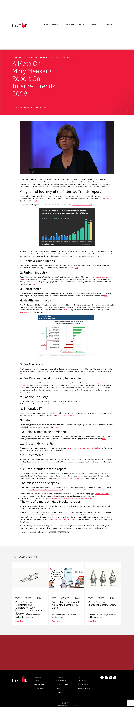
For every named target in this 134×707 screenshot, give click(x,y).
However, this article (102, 494)
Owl (21, 57)
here (107, 199)
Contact (109, 25)
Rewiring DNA (39, 684)
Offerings (55, 25)
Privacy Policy (83, 684)
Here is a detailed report (65, 415)
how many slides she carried (82, 205)
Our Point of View (68, 25)
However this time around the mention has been (84, 448)
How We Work (83, 25)
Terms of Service (84, 688)
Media (94, 25)
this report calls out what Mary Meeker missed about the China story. (73, 498)
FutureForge (38, 688)
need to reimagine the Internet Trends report (45, 490)
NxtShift (37, 680)
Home (46, 25)
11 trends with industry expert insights (71, 478)
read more (19, 621)
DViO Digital (74, 705)
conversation (24, 312)
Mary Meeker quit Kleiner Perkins (64, 520)
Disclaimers (82, 680)
